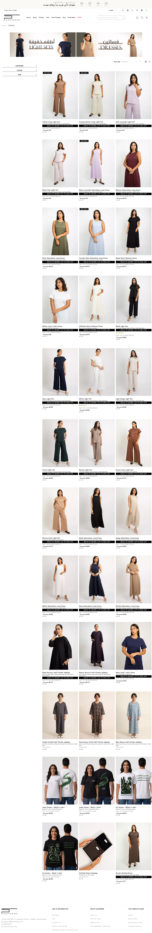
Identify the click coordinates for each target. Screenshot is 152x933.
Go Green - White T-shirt (126, 807)
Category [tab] (19, 66)
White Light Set (85, 399)
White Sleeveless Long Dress (54, 606)
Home (4, 25)
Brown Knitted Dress (124, 873)
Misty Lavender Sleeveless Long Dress (94, 190)
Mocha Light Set (85, 470)
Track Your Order (10, 10)
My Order (55, 915)
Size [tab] (19, 75)
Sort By (117, 62)
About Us (93, 915)
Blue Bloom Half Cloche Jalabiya (129, 742)
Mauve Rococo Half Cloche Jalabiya (93, 673)
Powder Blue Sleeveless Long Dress (93, 258)
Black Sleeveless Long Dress (90, 538)
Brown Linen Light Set (124, 470)
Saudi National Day (135, 922)
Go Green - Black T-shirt (52, 873)
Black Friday (132, 919)
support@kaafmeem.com (13, 922)
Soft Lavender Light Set (125, 122)
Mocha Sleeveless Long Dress (128, 606)
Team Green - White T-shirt (53, 807)
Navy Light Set (48, 399)
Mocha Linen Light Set (51, 538)
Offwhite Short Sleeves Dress (91, 326)
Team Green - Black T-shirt (90, 807)
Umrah (130, 915)
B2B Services (95, 922)
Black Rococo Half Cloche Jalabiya (56, 673)
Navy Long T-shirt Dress (125, 673)
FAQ (53, 919)
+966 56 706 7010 (10, 927)
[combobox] (111, 18)
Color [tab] (19, 70)
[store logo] (12, 18)
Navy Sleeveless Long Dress (90, 606)
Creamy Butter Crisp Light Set (91, 122)
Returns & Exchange (59, 926)
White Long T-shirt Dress (52, 326)
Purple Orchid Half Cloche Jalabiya (56, 742)
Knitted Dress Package (88, 873)
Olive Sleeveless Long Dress (53, 258)
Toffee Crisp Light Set (51, 122)
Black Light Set (122, 326)
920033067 (7, 924)
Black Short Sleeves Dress (126, 258)
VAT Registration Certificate (100, 926)
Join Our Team (95, 919)
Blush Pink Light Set (50, 190)
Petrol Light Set (48, 470)
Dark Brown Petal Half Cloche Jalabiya (94, 742)
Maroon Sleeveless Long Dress (128, 190)
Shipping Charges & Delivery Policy (65, 930)
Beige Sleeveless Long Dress (127, 538)
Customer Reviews (134, 926)
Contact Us (56, 922)
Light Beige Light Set (124, 399)
